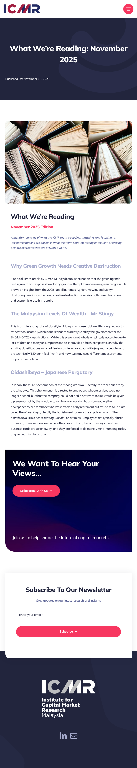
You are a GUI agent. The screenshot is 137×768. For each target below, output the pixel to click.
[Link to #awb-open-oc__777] (128, 9)
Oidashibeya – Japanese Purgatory (51, 372)
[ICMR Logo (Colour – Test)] (22, 6)
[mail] (73, 735)
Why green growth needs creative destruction (66, 266)
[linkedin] (63, 735)
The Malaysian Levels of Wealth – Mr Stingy (62, 313)
